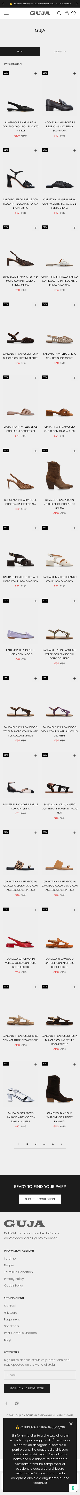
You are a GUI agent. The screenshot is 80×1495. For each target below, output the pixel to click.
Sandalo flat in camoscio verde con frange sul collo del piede (59, 654)
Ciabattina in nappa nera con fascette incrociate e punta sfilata (59, 204)
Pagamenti (12, 1319)
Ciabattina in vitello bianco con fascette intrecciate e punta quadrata (59, 281)
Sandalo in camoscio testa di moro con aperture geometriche (59, 1040)
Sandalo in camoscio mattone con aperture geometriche (59, 963)
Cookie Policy (14, 1285)
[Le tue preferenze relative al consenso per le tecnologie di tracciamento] (73, 1488)
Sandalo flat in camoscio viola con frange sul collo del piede (59, 731)
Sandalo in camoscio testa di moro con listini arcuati (20, 356)
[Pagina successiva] (61, 1143)
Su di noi (10, 1258)
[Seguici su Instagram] (17, 1403)
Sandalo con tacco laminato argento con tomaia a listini (20, 1117)
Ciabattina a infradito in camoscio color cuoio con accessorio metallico (60, 886)
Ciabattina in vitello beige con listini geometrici (21, 429)
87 (53, 1144)
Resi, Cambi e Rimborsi (20, 1333)
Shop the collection (40, 1199)
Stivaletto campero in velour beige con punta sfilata (59, 504)
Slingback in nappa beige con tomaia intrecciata (20, 502)
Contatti (10, 1306)
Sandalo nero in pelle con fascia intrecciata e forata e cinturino (20, 204)
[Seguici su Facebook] (6, 1403)
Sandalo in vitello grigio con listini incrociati (59, 356)
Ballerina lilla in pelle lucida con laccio (20, 652)
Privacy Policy (14, 1279)
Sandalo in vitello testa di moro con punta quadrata (20, 579)
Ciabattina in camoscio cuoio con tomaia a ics (59, 429)
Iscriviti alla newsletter (27, 1388)
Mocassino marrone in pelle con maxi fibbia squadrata (60, 127)
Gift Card (10, 1313)
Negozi (9, 1265)
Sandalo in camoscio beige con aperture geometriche (20, 1038)
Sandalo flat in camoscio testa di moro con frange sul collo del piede (20, 731)
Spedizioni (11, 1326)
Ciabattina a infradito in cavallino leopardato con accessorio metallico (20, 886)
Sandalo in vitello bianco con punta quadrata (60, 579)
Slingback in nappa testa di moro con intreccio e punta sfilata (20, 281)
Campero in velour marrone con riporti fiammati (59, 1117)
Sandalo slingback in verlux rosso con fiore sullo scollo (20, 963)
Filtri (20, 51)
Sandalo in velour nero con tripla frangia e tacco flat (59, 809)
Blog (7, 1340)
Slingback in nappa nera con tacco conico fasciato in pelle (20, 127)
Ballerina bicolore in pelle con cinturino (20, 806)
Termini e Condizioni (18, 1272)
